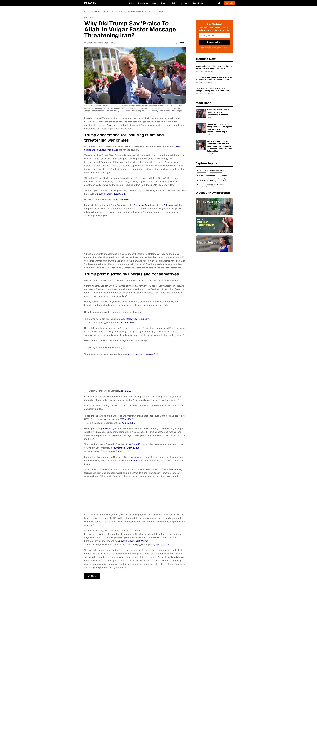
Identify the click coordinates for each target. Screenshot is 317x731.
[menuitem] (164, 3)
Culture (224, 175)
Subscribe (229, 3)
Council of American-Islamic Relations (153, 205)
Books (199, 185)
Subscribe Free (214, 42)
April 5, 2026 (122, 199)
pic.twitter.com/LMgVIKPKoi (124, 447)
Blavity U (201, 180)
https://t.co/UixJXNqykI (138, 318)
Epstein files (136, 460)
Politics (94, 11)
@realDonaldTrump (135, 444)
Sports (212, 180)
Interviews (201, 171)
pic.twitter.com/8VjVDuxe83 (111, 193)
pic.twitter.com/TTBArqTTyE (118, 419)
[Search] (219, 3)
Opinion (220, 185)
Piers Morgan (110, 428)
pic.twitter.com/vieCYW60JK (143, 354)
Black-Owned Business (207, 175)
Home (86, 11)
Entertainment (216, 171)
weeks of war (105, 125)
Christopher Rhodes (95, 43)
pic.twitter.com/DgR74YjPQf (133, 540)
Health (221, 180)
